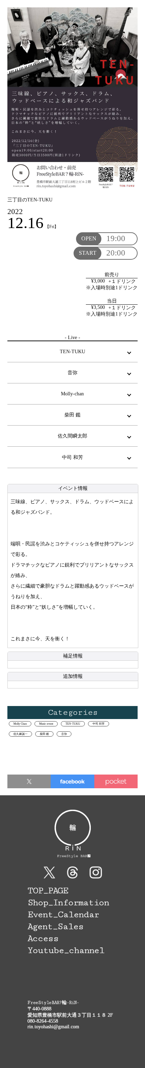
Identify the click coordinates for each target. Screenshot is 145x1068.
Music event (46, 723)
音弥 (64, 734)
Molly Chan (20, 723)
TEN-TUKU (72, 723)
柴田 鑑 (44, 734)
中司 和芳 (99, 723)
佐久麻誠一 (20, 734)
